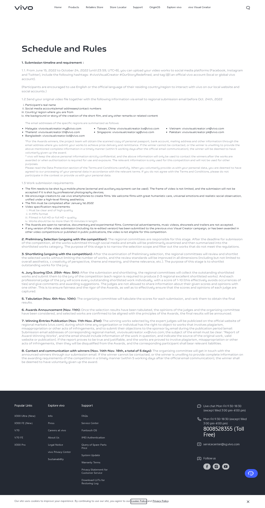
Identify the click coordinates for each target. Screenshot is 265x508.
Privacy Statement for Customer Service (94, 472)
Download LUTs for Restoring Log (93, 482)
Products (73, 7)
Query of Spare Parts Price (94, 447)
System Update (90, 455)
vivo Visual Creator (199, 7)
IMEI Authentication (93, 438)
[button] (248, 7)
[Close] (248, 501)
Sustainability (56, 459)
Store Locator (118, 7)
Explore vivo (174, 7)
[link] (23, 7)
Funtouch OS (89, 430)
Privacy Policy (160, 501)
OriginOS (154, 7)
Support (138, 7)
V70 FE (18, 438)
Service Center (90, 423)
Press (51, 423)
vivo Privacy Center (59, 452)
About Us (53, 438)
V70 (16, 430)
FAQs (84, 416)
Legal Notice (55, 445)
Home (58, 7)
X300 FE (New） (24, 423)
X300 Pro (20, 445)
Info (50, 416)
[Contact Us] (251, 473)
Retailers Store (94, 7)
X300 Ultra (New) (25, 416)
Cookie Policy (139, 501)
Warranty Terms (90, 463)
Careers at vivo (57, 430)
